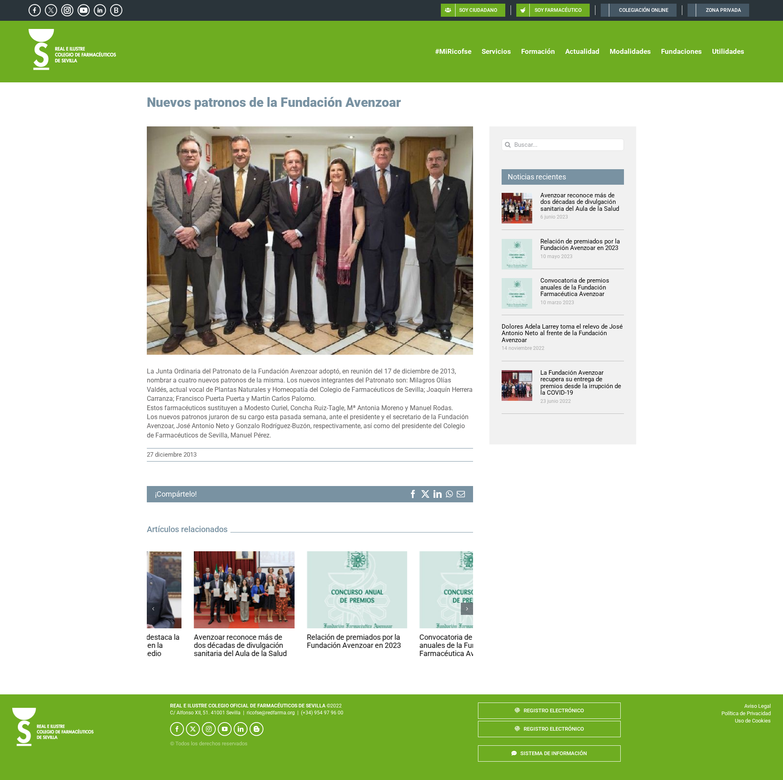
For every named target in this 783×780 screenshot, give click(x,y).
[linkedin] (241, 721)
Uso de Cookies (753, 713)
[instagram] (209, 721)
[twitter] (193, 721)
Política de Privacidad (746, 705)
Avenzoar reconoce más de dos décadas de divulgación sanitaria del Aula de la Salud (193, 645)
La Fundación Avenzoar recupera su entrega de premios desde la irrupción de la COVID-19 (580, 383)
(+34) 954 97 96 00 (322, 704)
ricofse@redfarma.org (271, 704)
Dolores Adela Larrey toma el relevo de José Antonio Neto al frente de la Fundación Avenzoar (562, 333)
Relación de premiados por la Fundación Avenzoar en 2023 (307, 641)
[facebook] (177, 721)
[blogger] (256, 721)
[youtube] (225, 721)
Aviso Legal (757, 698)
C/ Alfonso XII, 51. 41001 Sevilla (205, 704)
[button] (153, 605)
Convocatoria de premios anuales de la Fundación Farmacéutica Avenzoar (412, 645)
